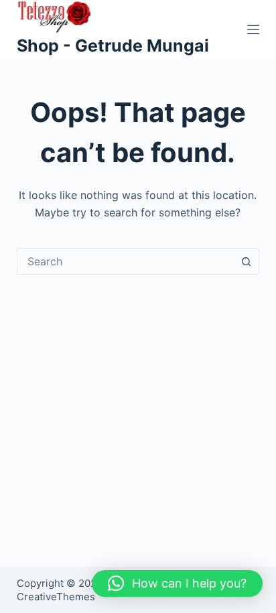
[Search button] (246, 261)
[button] (177, 583)
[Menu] (253, 29)
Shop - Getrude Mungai (113, 46)
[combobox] (125, 261)
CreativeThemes (56, 596)
